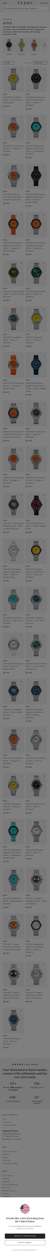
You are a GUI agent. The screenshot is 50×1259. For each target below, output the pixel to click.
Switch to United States (25, 1236)
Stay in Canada (24, 1242)
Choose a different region (24, 1250)
